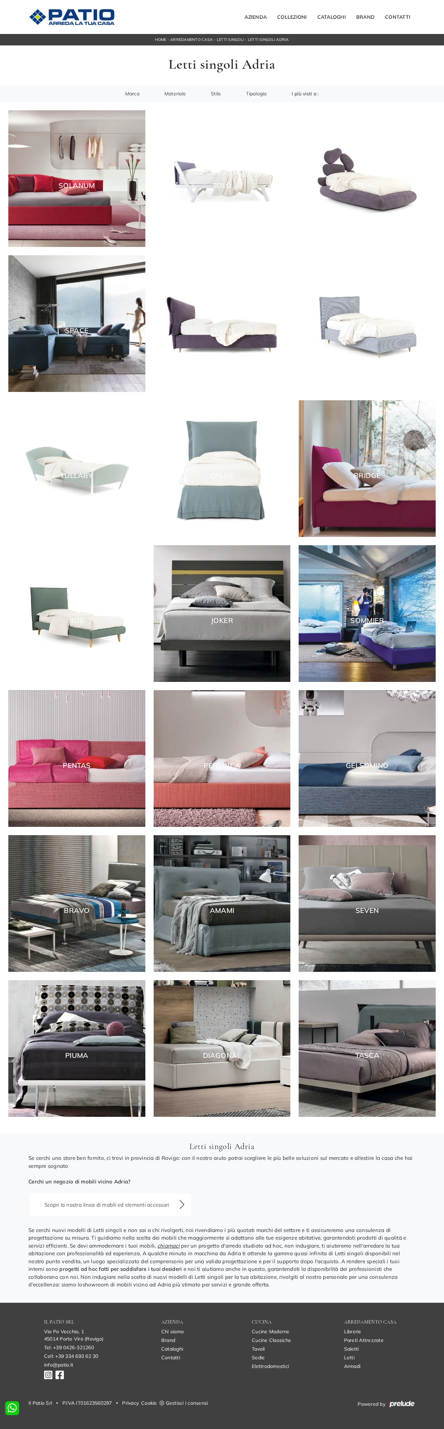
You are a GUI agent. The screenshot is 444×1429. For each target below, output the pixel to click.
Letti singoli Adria (268, 39)
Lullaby (77, 475)
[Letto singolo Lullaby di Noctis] (76, 468)
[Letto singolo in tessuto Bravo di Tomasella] (76, 903)
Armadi (352, 1366)
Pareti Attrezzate (364, 1340)
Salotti (351, 1349)
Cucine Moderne (271, 1331)
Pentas (77, 765)
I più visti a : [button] (305, 94)
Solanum (77, 185)
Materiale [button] (175, 94)
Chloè (222, 475)
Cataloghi (331, 17)
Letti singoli (230, 39)
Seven (222, 330)
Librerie (352, 1331)
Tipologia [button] (256, 94)
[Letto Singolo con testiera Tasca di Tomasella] (367, 1048)
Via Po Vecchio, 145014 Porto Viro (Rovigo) (73, 1335)
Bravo (76, 910)
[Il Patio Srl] (71, 17)
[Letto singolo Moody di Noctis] (367, 323)
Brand (365, 17)
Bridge (367, 475)
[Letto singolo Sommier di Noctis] (367, 613)
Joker (222, 620)
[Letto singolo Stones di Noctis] (367, 178)
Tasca (367, 1055)
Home (160, 39)
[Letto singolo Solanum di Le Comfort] (76, 178)
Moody (367, 330)
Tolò (222, 185)
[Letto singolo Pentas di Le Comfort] (76, 758)
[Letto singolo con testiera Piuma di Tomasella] (76, 1048)
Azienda (256, 17)
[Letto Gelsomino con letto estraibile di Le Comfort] (367, 758)
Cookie (149, 1403)
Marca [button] (132, 94)
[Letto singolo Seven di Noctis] (222, 323)
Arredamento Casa (191, 39)
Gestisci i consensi (187, 1403)
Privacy (130, 1403)
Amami (222, 910)
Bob (77, 620)
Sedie (258, 1357)
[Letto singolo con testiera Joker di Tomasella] (222, 613)
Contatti (397, 17)
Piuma (76, 1055)
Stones (367, 185)
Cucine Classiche (271, 1340)
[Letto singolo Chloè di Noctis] (222, 468)
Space (76, 330)
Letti (349, 1357)
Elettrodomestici (270, 1366)
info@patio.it (58, 1365)
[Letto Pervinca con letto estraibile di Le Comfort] (222, 758)
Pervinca (222, 765)
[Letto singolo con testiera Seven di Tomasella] (367, 903)
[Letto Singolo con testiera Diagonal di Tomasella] (222, 1048)
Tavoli (258, 1349)
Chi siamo (172, 1331)
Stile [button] (216, 94)
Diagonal (222, 1055)
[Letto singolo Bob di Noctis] (76, 613)
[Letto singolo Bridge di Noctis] (367, 468)
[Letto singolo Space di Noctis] (76, 323)
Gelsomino (367, 765)
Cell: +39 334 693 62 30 (71, 1356)
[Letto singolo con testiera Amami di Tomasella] (222, 903)
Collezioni (292, 17)
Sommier (367, 620)
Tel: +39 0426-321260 (69, 1347)
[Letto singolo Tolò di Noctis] (222, 178)
